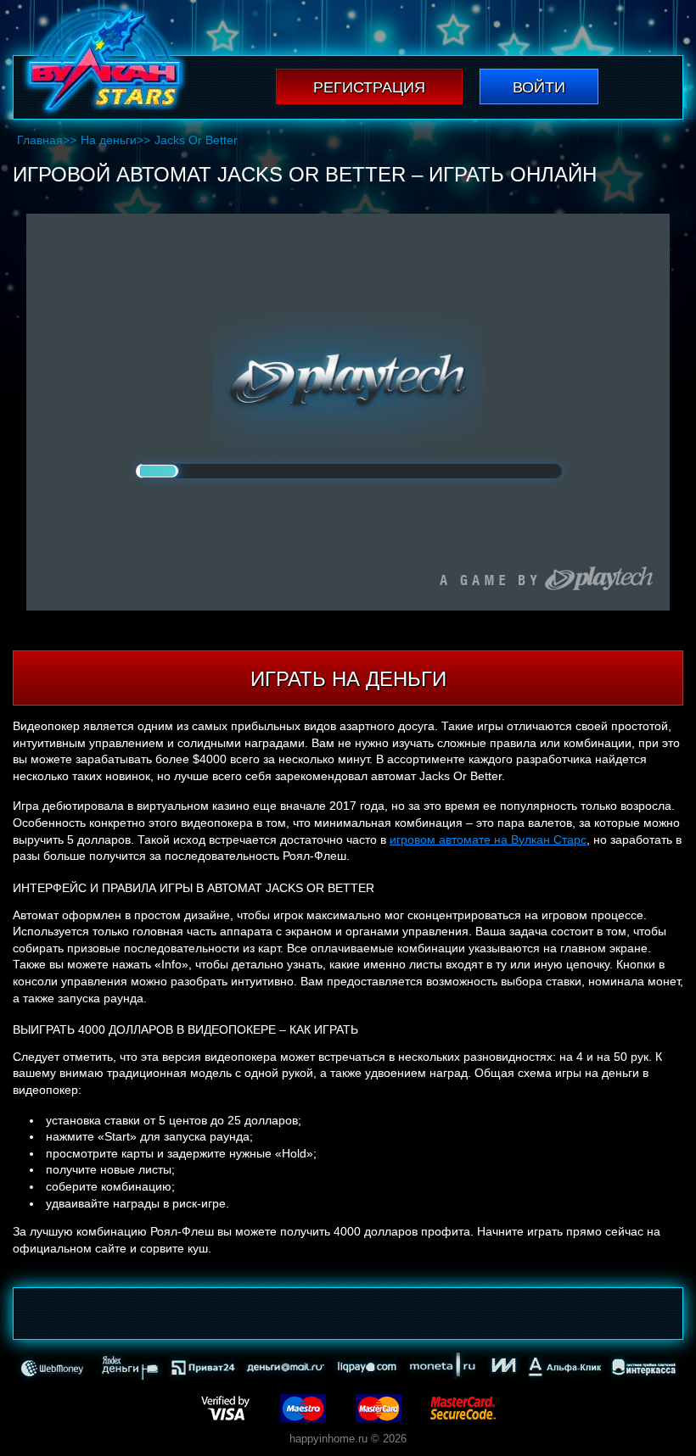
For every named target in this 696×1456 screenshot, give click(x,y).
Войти (539, 87)
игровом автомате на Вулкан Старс (488, 839)
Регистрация (369, 87)
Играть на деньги (348, 678)
